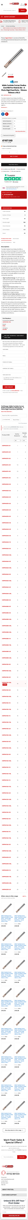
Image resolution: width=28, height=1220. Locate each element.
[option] (4, 75)
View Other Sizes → (14, 164)
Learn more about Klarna (11, 188)
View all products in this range (13, 1130)
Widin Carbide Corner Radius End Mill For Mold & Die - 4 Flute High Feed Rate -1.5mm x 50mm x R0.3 (20, 946)
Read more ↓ (4, 107)
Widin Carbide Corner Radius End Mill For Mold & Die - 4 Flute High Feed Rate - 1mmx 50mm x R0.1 (7, 918)
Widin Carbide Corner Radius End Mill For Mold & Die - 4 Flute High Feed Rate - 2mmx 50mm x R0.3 (7, 1031)
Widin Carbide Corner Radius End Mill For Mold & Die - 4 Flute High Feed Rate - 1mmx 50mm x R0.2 (7, 946)
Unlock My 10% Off (14, 1215)
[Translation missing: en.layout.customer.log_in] (22, 5)
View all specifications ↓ (20, 131)
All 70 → (25, 896)
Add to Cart (14, 156)
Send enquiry (9, 387)
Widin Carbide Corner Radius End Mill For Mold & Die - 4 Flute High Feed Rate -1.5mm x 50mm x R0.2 (7, 975)
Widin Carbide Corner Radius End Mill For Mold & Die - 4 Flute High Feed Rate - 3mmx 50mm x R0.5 (20, 1059)
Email (4, 355)
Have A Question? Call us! (13, 1172)
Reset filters (16, 419)
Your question (7, 374)
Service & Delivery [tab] (6, 242)
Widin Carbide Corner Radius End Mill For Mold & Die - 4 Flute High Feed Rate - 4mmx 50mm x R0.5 (7, 1116)
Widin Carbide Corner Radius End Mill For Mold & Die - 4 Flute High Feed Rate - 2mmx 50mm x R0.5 (7, 1003)
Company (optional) (8, 368)
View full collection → (7, 411)
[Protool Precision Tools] (14, 4)
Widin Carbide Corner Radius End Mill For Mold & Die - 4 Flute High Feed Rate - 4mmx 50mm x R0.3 (20, 1087)
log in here (8, 38)
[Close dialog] (25, 1200)
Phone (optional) (7, 362)
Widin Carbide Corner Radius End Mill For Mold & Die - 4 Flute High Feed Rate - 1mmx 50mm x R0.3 (20, 918)
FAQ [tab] (14, 242)
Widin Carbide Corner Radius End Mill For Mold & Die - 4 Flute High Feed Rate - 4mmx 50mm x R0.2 (7, 1087)
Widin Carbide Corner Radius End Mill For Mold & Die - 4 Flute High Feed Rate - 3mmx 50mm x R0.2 (20, 1031)
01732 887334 (8, 194)
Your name (5, 349)
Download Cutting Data (8, 135)
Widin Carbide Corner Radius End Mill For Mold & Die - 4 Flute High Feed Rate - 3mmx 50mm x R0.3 (7, 1059)
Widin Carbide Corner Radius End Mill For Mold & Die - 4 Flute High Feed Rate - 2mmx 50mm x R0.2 (20, 1003)
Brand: (2, 923)
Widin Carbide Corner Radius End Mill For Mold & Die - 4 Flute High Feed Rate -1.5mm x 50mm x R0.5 (20, 975)
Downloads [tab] (16, 238)
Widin (6, 923)
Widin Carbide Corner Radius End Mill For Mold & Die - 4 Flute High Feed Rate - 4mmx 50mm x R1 (20, 1116)
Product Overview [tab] (6, 238)
